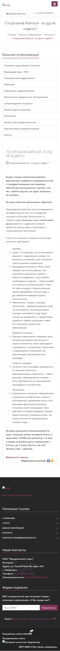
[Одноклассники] (52, 460)
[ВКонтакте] (48, 460)
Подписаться (49, 607)
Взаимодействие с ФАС (16, 71)
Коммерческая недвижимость (19, 78)
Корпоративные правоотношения (21, 128)
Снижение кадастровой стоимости (22, 65)
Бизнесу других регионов (17, 109)
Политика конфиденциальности (19, 537)
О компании (8, 518)
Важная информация (13, 528)
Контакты (7, 533)
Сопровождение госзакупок (18, 103)
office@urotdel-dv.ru (17, 13)
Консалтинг (10, 115)
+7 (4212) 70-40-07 (23, 573)
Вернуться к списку (17, 457)
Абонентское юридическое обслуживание (26, 96)
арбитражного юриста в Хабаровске (33, 618)
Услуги (5, 523)
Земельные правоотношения (19, 90)
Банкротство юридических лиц (20, 122)
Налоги (8, 134)
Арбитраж (9, 84)
